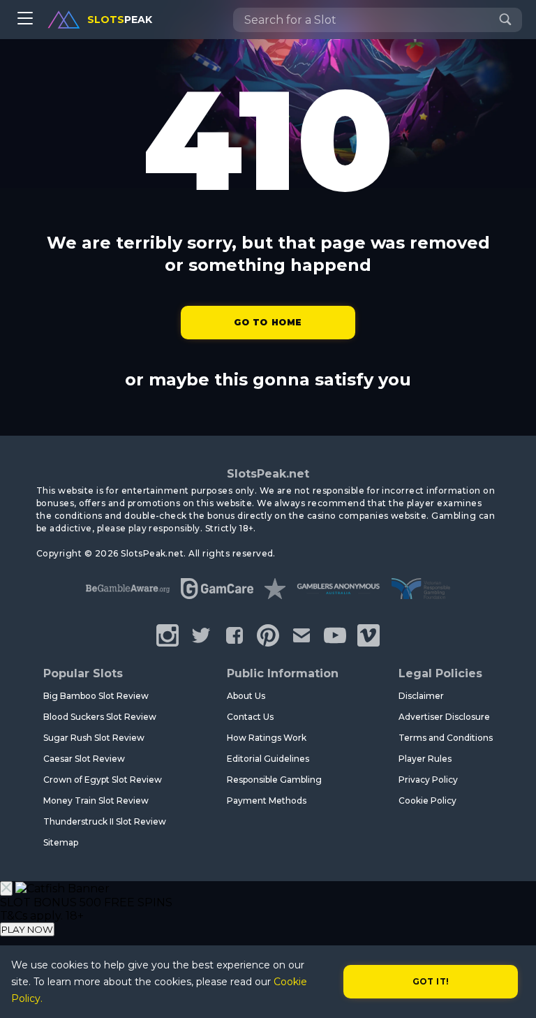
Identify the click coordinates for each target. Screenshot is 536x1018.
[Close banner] (6, 888)
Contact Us (250, 716)
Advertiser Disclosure (444, 716)
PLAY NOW (27, 929)
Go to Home (268, 322)
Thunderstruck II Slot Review (104, 821)
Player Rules (425, 758)
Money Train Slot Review (96, 800)
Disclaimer (421, 696)
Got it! (430, 981)
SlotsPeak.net (268, 473)
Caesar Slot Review (84, 758)
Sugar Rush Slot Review (93, 737)
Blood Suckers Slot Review (99, 716)
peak (119, 19)
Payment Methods (266, 800)
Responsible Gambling (274, 779)
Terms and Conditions (446, 737)
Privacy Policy (428, 779)
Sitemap (60, 842)
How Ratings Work (266, 737)
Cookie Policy (427, 800)
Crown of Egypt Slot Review (102, 779)
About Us (246, 696)
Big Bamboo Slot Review (96, 696)
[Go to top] (509, 990)
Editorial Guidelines (268, 758)
